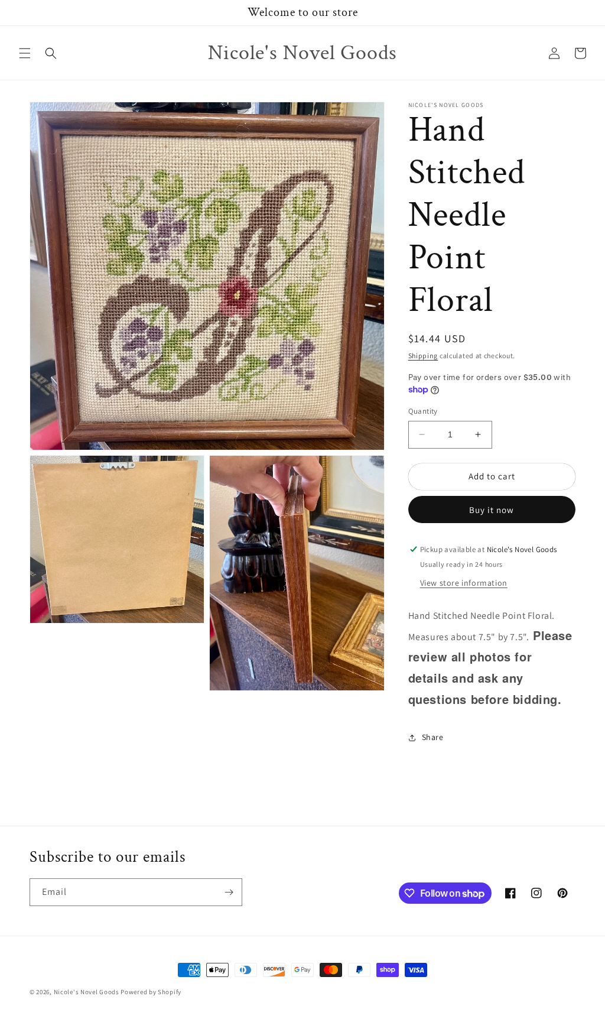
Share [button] (433, 737)
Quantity (423, 411)
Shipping (423, 355)
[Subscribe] (229, 892)
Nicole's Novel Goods (86, 992)
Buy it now (491, 509)
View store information (464, 582)
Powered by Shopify (151, 992)
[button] (25, 53)
